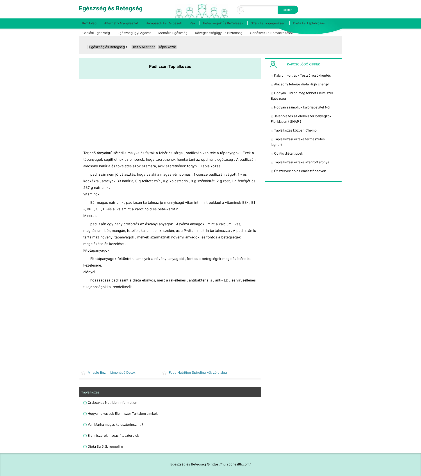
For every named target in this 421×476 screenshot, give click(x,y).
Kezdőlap (89, 23)
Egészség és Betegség (107, 47)
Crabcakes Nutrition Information (112, 402)
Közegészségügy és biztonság (219, 33)
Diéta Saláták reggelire (105, 446)
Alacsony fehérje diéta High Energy (301, 84)
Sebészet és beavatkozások (272, 33)
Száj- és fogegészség (268, 23)
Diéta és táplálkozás (309, 23)
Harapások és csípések (164, 23)
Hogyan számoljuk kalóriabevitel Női (302, 107)
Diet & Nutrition (143, 47)
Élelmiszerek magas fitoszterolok (113, 435)
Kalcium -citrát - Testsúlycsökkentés (302, 75)
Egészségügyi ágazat (134, 33)
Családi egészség (96, 33)
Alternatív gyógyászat (121, 23)
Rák (192, 23)
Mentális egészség (172, 33)
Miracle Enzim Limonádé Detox (112, 372)
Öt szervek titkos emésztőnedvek (300, 171)
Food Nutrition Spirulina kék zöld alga (198, 372)
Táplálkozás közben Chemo (295, 130)
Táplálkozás (167, 47)
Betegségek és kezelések (223, 23)
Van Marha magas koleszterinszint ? (115, 424)
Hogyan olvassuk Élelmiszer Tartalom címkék (123, 413)
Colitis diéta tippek (288, 153)
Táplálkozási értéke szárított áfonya (301, 162)
